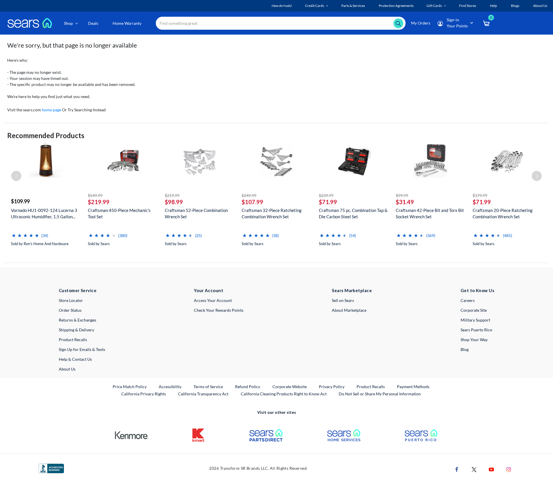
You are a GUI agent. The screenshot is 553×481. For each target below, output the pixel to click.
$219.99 (98, 201)
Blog (465, 349)
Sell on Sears (343, 300)
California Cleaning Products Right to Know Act (284, 393)
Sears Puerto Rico (476, 329)
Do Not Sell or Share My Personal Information (380, 393)
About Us (67, 369)
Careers (468, 300)
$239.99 (326, 195)
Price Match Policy (130, 386)
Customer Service (77, 290)
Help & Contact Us (75, 359)
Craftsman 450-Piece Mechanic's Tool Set (119, 213)
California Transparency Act (203, 393)
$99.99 (402, 195)
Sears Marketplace (352, 290)
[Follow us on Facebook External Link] (457, 469)
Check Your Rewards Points (218, 310)
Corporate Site (474, 310)
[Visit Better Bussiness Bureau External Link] (51, 467)
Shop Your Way (474, 339)
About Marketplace (349, 310)
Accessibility (170, 386)
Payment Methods (413, 386)
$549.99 (95, 195)
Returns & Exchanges (77, 319)
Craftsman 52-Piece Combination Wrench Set (196, 213)
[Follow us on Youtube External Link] (491, 469)
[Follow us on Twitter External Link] (474, 469)
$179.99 (480, 195)
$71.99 (328, 201)
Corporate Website (289, 386)
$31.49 (405, 201)
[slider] (25, 233)
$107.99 (252, 201)
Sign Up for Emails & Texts (82, 349)
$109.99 (20, 201)
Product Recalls (73, 339)
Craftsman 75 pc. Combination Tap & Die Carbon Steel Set (353, 213)
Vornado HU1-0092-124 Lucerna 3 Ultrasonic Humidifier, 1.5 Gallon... (44, 213)
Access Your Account (213, 300)
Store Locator (71, 300)
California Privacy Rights (143, 393)
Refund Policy (247, 386)
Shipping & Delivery (76, 329)
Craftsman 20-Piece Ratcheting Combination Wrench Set (503, 213)
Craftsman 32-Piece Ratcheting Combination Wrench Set (272, 213)
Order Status (70, 310)
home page (51, 109)
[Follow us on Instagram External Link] (508, 469)
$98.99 (174, 201)
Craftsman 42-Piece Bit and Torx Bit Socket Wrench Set (430, 213)
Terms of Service (208, 386)
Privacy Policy (331, 386)
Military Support (475, 319)
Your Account (208, 290)
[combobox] (281, 23)
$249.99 (249, 195)
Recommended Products (45, 135)
